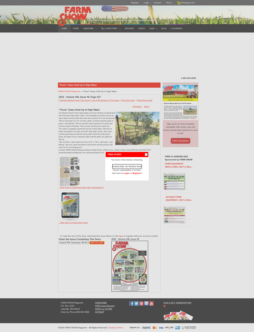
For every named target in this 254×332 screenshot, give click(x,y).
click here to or (126, 173)
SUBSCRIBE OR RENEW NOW (127, 166)
